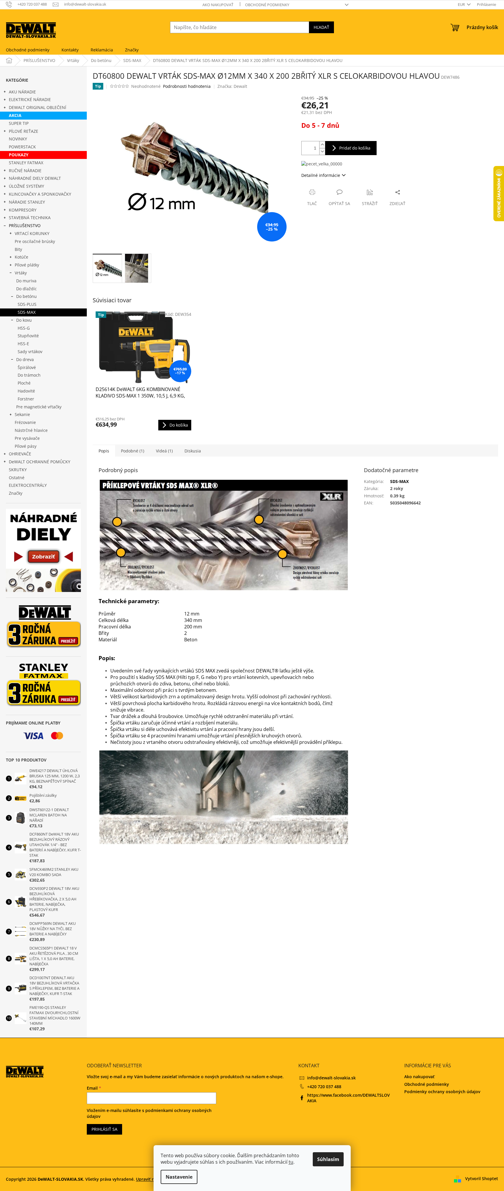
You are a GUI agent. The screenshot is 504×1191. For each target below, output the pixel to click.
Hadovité (26, 391)
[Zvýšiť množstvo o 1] (322, 144)
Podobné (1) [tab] (132, 451)
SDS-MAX (27, 312)
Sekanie (22, 414)
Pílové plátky (27, 265)
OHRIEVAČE (20, 454)
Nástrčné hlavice (31, 430)
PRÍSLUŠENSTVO (25, 225)
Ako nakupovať (217, 4)
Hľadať (321, 27)
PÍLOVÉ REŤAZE (23, 131)
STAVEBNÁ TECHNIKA (30, 217)
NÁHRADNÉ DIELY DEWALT (35, 178)
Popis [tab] (104, 451)
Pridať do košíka (354, 148)
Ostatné (16, 477)
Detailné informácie (320, 175)
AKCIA (15, 115)
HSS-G (24, 328)
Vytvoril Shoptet (481, 1178)
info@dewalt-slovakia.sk (331, 1078)
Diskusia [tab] (192, 451)
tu (291, 1162)
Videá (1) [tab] (164, 451)
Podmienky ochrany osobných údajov (442, 1091)
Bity (18, 249)
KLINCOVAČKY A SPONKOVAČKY (40, 194)
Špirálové (27, 367)
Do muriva (26, 281)
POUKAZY (19, 154)
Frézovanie (25, 422)
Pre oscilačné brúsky (35, 241)
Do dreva (25, 359)
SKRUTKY (18, 469)
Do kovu (24, 320)
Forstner (26, 399)
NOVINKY (18, 139)
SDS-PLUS (27, 304)
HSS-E (23, 343)
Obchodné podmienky (267, 4)
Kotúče (21, 257)
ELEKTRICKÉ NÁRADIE (30, 99)
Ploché (24, 383)
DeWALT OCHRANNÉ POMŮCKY (39, 461)
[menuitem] (27, 50)
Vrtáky (21, 273)
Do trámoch (29, 375)
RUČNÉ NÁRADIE (25, 170)
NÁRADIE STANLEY (27, 202)
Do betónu (26, 296)
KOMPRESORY (22, 210)
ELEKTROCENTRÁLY (28, 485)
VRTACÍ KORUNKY (32, 233)
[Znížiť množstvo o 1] (322, 151)
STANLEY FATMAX (26, 162)
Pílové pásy (25, 446)
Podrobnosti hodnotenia (187, 86)
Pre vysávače (27, 438)
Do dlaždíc (26, 288)
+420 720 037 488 (324, 1086)
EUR (462, 4)
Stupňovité (28, 335)
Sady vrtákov (30, 351)
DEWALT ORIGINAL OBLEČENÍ (37, 107)
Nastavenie (179, 1177)
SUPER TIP (19, 123)
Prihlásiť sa (104, 1129)
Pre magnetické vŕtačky (38, 407)
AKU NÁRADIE (22, 92)
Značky (15, 493)
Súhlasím (328, 1159)
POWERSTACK (22, 147)
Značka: (232, 86)
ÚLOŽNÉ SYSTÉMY (26, 186)
